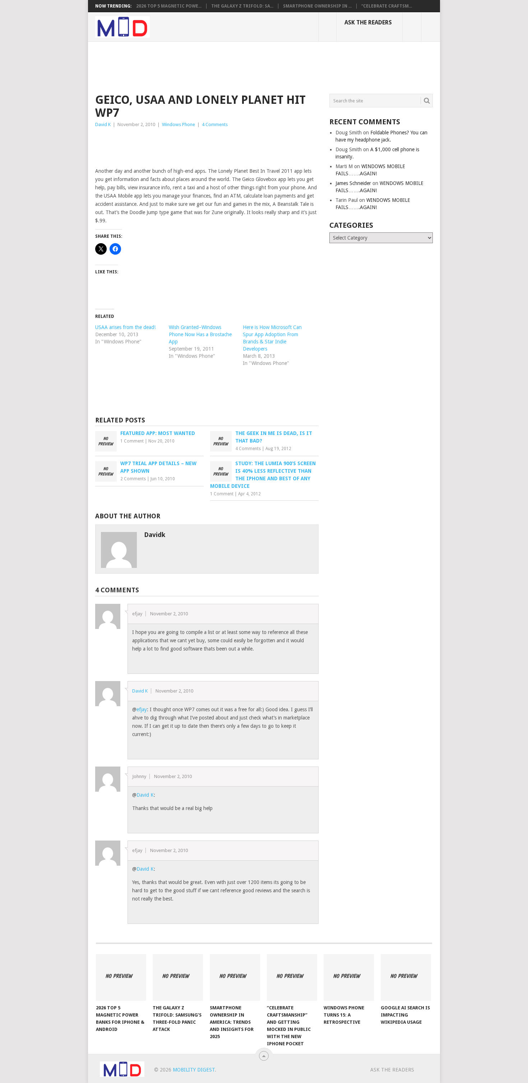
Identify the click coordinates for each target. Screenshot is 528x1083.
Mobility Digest (194, 1070)
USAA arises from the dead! (125, 327)
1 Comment (132, 441)
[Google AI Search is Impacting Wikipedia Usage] (406, 977)
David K (103, 124)
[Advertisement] (226, 66)
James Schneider (353, 183)
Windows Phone (178, 124)
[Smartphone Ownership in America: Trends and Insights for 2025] (235, 977)
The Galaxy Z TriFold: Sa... (242, 6)
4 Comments (215, 124)
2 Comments (133, 478)
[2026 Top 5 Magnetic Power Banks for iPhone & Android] (121, 977)
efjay (141, 709)
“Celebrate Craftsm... (386, 6)
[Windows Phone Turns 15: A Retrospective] (349, 977)
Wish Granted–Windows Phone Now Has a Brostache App (200, 334)
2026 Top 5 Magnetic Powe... (169, 6)
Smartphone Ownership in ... (317, 6)
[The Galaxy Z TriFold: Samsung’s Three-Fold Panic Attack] (178, 977)
